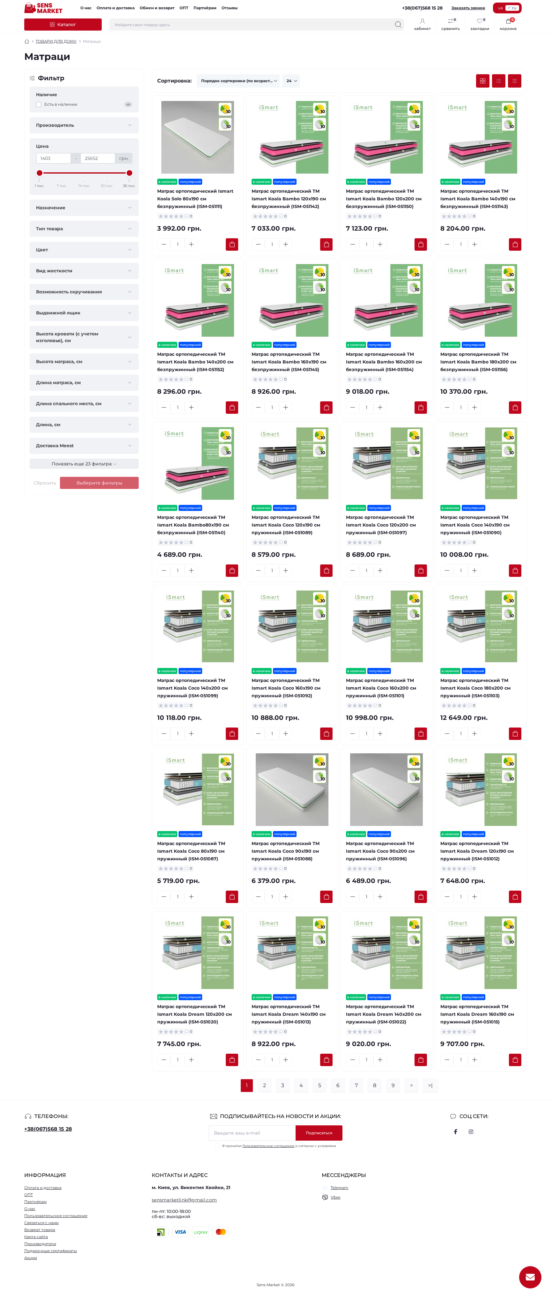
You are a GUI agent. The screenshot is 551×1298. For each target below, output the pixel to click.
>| (430, 1085)
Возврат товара (39, 1229)
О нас (86, 7)
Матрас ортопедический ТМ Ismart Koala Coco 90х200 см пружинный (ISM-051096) (380, 851)
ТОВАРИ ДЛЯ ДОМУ (56, 41)
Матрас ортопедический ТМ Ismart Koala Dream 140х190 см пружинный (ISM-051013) (289, 1014)
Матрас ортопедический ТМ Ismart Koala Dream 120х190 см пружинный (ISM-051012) (477, 851)
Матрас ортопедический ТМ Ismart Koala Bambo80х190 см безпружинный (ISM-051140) (193, 524)
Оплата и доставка (116, 7)
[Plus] (191, 244)
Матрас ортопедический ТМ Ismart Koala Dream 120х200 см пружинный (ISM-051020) (194, 1014)
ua (500, 7)
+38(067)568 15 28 (48, 1129)
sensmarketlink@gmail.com (184, 1200)
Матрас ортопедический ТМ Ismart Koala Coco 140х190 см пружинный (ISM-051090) (475, 524)
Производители (40, 1243)
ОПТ (184, 7)
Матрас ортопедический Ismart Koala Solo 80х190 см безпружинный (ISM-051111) (195, 198)
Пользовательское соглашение (268, 1146)
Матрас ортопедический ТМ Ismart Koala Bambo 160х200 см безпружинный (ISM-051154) (384, 361)
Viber (336, 1197)
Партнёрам (205, 7)
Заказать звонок (468, 7)
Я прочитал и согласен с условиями (279, 1146)
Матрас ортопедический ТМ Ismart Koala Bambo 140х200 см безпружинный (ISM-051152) (195, 361)
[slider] (39, 173)
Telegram (339, 1187)
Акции (30, 1257)
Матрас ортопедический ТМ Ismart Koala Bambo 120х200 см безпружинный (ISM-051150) (384, 198)
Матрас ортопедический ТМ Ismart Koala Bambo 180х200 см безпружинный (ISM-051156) (478, 361)
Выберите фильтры (99, 483)
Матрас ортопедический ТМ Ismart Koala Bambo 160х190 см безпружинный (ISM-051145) (289, 361)
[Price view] (514, 81)
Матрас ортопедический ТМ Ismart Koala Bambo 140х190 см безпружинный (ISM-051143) (477, 198)
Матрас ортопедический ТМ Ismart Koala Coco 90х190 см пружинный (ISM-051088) (286, 851)
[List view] (498, 81)
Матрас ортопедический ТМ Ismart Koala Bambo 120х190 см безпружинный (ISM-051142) (289, 198)
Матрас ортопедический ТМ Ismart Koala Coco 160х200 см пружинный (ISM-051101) (381, 688)
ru (514, 7)
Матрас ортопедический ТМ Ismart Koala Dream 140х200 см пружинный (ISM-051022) (383, 1014)
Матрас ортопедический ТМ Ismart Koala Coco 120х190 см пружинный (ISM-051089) (286, 524)
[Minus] (164, 244)
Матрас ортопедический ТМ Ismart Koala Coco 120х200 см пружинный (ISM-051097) (381, 524)
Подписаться (319, 1132)
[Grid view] (482, 81)
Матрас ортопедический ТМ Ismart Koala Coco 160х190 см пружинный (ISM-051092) (286, 688)
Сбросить (44, 483)
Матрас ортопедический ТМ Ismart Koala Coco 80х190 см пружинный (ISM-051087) (191, 851)
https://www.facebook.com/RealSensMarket (455, 1131)
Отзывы (230, 7)
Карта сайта (36, 1236)
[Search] (398, 24)
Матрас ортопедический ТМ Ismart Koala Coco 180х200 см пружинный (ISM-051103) (475, 688)
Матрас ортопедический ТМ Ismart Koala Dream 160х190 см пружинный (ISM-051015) (477, 1014)
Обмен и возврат (157, 7)
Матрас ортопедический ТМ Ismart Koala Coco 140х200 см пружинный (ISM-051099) (192, 688)
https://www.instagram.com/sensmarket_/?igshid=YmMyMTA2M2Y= (471, 1131)
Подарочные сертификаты (50, 1250)
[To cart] (232, 244)
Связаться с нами (41, 1222)
